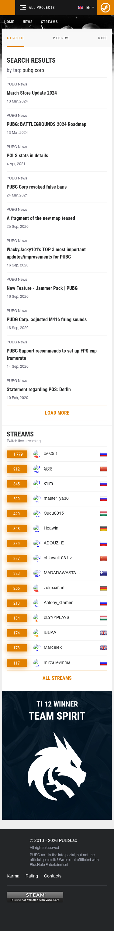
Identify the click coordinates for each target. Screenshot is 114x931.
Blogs (102, 38)
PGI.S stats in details (27, 155)
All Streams (57, 678)
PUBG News (61, 38)
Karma (13, 876)
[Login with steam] (105, 7)
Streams (49, 22)
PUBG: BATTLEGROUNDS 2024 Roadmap (46, 124)
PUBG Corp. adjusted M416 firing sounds (47, 319)
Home (9, 22)
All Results (15, 38)
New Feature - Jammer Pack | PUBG (42, 288)
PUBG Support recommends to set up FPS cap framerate (52, 354)
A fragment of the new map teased (41, 218)
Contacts (52, 876)
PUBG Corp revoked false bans (37, 187)
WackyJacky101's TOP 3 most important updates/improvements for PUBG (46, 253)
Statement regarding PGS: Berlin (39, 389)
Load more (57, 413)
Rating (32, 876)
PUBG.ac (37, 855)
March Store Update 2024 (32, 93)
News (28, 22)
